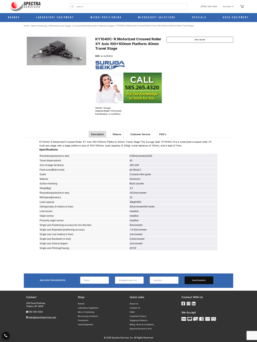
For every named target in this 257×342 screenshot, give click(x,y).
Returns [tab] (117, 134)
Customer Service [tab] (140, 134)
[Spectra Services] (25, 6)
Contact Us (135, 308)
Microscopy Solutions (88, 316)
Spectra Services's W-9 (141, 328)
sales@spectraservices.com (42, 317)
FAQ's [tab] (162, 134)
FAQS (132, 312)
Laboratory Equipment (88, 308)
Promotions (83, 320)
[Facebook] (183, 304)
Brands (81, 303)
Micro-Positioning (86, 312)
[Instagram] (188, 304)
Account (227, 6)
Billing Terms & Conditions (142, 324)
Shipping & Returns (138, 320)
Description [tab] (97, 134)
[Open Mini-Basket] (242, 6)
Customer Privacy (138, 316)
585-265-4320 (210, 6)
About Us (134, 303)
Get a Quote (200, 40)
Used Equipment (85, 324)
